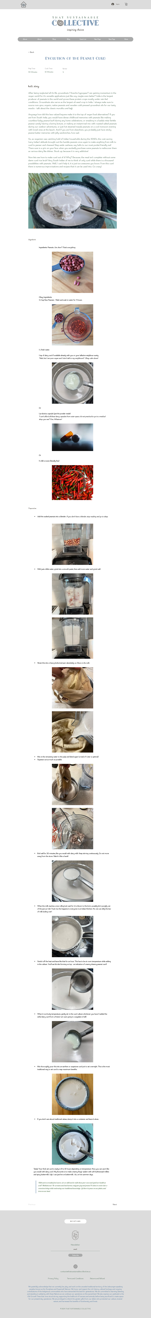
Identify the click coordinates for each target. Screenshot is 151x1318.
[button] (126, 4)
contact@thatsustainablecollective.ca (75, 1271)
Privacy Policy (53, 1278)
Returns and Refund (97, 1278)
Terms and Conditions (75, 1278)
